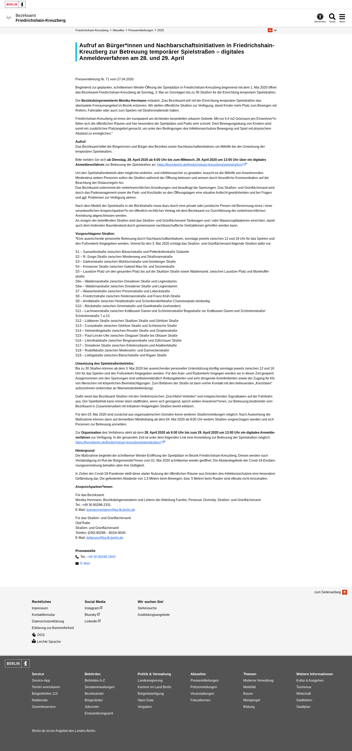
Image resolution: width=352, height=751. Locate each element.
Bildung (249, 706)
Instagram (92, 608)
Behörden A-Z (95, 680)
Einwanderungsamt (99, 713)
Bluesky (90, 614)
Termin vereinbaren (46, 687)
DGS (41, 635)
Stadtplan (303, 706)
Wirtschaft (303, 693)
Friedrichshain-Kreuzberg (91, 30)
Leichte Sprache (49, 641)
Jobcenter (92, 706)
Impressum (40, 608)
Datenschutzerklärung (48, 621)
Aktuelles (118, 30)
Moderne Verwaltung (258, 680)
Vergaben (145, 706)
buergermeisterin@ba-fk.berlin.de (111, 509)
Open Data (145, 700)
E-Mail (85, 564)
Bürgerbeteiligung (151, 693)
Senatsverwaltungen (100, 687)
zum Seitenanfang (327, 592)
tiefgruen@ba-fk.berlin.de (105, 537)
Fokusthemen (200, 700)
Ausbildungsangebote (154, 614)
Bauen (248, 693)
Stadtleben (304, 700)
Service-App (41, 680)
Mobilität (249, 687)
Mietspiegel (251, 700)
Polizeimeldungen (203, 687)
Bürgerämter (94, 700)
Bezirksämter (94, 693)
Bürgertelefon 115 (45, 693)
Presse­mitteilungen (140, 30)
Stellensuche (147, 608)
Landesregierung (150, 680)
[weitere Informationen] (9, 17)
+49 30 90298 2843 (101, 557)
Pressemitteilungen (204, 680)
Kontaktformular (43, 614)
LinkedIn (91, 621)
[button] (272, 30)
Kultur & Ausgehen (310, 680)
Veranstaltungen (202, 693)
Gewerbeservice (44, 706)
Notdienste (40, 700)
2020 (160, 30)
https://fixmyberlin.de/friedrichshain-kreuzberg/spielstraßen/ (200, 164)
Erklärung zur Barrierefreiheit (53, 628)
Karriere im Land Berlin (154, 687)
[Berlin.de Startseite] (15, 4)
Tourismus (303, 687)
